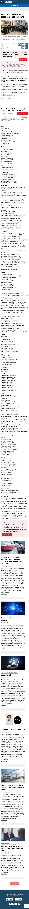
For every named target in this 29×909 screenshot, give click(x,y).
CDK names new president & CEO (13, 729)
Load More (14, 883)
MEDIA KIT (10, 899)
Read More (4, 593)
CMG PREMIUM (21, 1)
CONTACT (18, 899)
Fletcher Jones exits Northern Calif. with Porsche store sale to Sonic (12, 787)
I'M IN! (22, 113)
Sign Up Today (7, 534)
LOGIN (26, 1)
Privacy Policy (4, 64)
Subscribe (23, 59)
